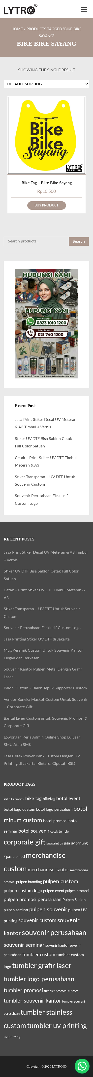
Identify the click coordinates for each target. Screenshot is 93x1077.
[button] (82, 1066)
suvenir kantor (57, 945)
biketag (49, 799)
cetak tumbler (60, 831)
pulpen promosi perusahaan (33, 899)
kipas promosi (14, 857)
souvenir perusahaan (54, 933)
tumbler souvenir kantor (32, 1001)
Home (17, 29)
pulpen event (53, 891)
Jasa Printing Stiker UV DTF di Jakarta (37, 639)
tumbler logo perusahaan (39, 979)
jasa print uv (54, 843)
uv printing (12, 1037)
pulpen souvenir (48, 909)
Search (79, 241)
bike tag (33, 798)
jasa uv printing (76, 843)
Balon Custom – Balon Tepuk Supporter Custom (45, 688)
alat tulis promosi (14, 799)
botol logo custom (19, 809)
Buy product (46, 205)
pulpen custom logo (23, 891)
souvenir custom (37, 920)
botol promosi (55, 821)
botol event (68, 798)
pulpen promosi (77, 891)
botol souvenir (33, 831)
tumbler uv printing (57, 1026)
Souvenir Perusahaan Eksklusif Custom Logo (42, 628)
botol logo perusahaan (54, 809)
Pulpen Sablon (74, 900)
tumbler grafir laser (41, 966)
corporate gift (24, 842)
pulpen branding (29, 882)
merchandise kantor (48, 869)
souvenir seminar (24, 945)
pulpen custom (60, 881)
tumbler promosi (23, 990)
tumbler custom (38, 954)
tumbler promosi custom (61, 991)
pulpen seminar (16, 910)
